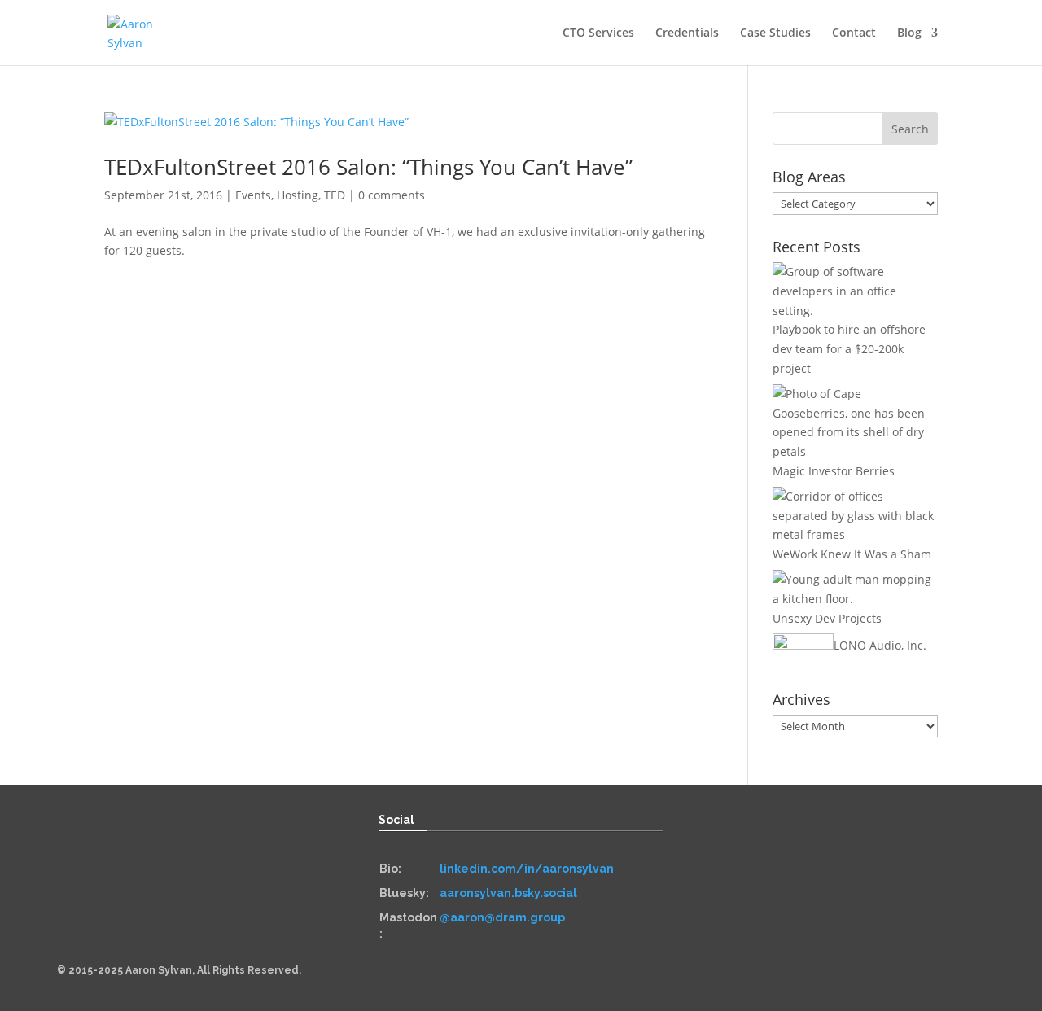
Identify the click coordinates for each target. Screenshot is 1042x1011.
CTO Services (598, 33)
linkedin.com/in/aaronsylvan (527, 868)
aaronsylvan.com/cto (820, 868)
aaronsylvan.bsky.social (508, 892)
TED (334, 195)
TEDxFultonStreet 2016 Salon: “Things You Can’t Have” (368, 167)
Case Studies (775, 33)
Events (253, 195)
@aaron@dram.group (502, 917)
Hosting (297, 195)
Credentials (687, 33)
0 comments (391, 195)
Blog (909, 33)
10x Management (808, 892)
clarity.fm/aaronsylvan (825, 917)
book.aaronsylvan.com (188, 864)
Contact (854, 33)
